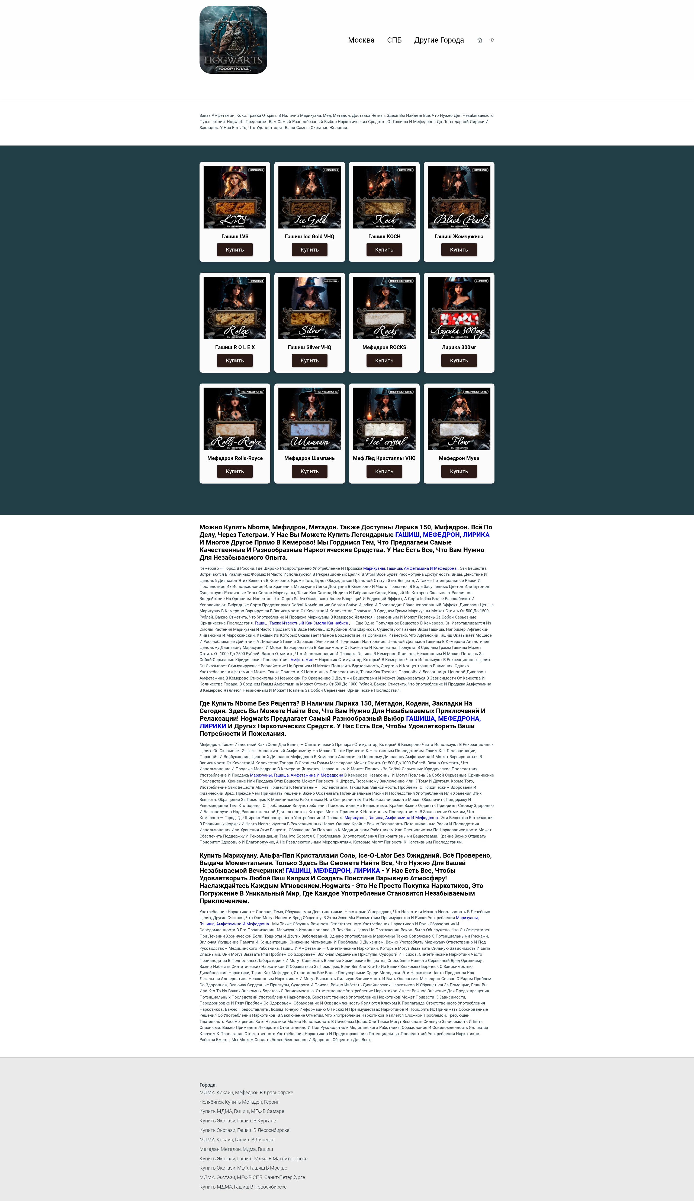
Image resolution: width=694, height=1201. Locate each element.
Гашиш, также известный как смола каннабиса (302, 623)
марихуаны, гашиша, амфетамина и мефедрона (410, 568)
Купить (235, 249)
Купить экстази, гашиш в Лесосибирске (244, 1130)
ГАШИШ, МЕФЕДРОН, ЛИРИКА (442, 535)
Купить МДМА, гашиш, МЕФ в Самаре (242, 1111)
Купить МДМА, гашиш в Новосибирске (243, 1187)
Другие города (439, 40)
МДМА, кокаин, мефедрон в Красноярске (246, 1092)
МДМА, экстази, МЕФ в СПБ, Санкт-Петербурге (252, 1177)
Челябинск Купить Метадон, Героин (239, 1102)
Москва (361, 40)
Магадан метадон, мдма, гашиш (236, 1149)
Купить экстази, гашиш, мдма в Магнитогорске (253, 1158)
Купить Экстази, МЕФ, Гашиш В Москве (243, 1168)
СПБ (394, 40)
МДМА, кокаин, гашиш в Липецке (237, 1139)
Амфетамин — (305, 659)
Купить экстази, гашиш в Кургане (238, 1120)
